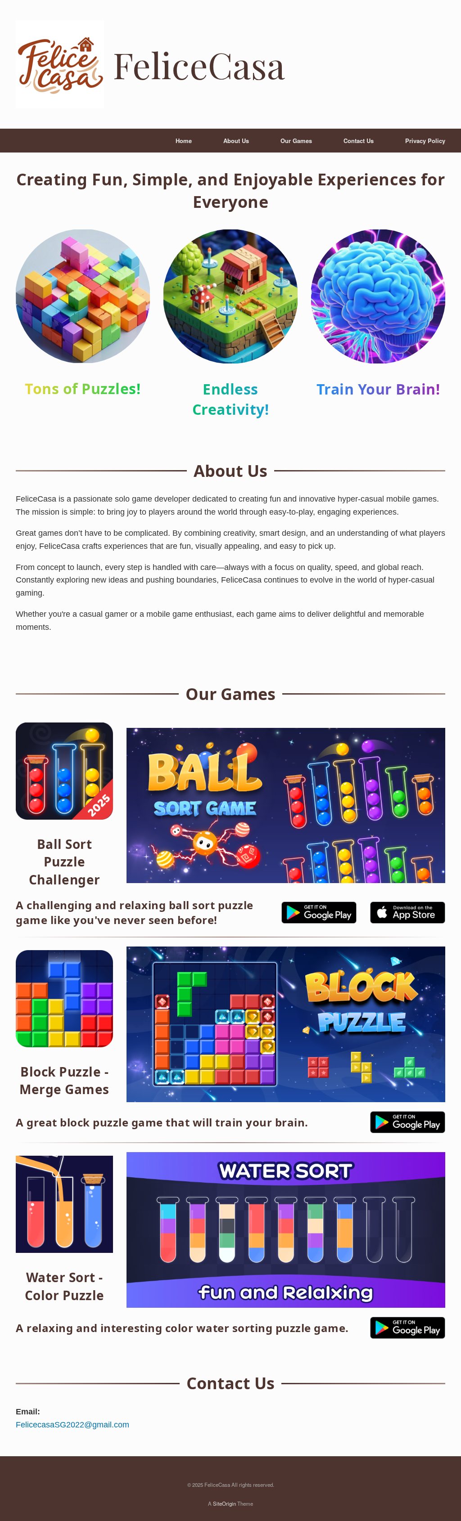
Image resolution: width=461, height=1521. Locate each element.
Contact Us (358, 140)
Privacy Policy (425, 140)
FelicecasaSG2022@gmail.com (72, 1424)
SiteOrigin (224, 1503)
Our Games (296, 140)
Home (184, 140)
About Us (236, 140)
